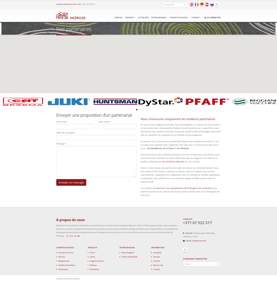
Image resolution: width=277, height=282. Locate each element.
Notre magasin (158, 17)
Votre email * (105, 121)
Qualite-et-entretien (66, 265)
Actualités (143, 17)
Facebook (217, 4)
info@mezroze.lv (70, 4)
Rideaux (93, 265)
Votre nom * (62, 121)
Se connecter (214, 17)
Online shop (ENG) (129, 257)
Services (118, 17)
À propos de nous (179, 17)
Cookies (156, 269)
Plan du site (158, 265)
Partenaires (63, 269)
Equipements (64, 261)
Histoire (61, 257)
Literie (92, 257)
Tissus (92, 252)
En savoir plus (72, 236)
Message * (61, 143)
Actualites (157, 252)
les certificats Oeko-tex (173, 161)
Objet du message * (66, 132)
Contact (196, 17)
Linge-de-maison (97, 261)
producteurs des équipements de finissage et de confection (183, 188)
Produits (129, 17)
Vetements (94, 269)
